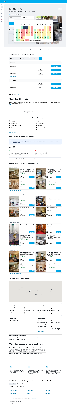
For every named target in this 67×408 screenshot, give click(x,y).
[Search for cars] (1, 9)
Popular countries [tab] (20, 383)
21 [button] (19, 35)
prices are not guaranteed (32, 398)
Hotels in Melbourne (48, 388)
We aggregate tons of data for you (16, 403)
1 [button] (45, 27)
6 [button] (16, 30)
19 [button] (31, 32)
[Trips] (1, 16)
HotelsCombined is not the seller (16, 401)
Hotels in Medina (47, 390)
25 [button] (29, 35)
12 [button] (31, 30)
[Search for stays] (1, 7)
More (10, 104)
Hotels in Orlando (30, 390)
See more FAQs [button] (27, 359)
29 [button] (21, 37)
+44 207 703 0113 (12, 12)
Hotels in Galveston (12, 393)
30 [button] (24, 37)
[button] (2, 1)
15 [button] (21, 32)
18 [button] (29, 32)
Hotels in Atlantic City (31, 391)
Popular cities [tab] (12, 383)
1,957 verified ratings (17, 14)
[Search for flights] (1, 5)
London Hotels (32, 5)
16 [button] (24, 32)
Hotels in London (47, 391)
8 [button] (45, 30)
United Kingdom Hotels (15, 5)
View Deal (32, 177)
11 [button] (29, 30)
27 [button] (16, 37)
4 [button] (29, 27)
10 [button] (26, 30)
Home (9, 5)
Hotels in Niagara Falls (48, 393)
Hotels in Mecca (29, 388)
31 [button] (50, 37)
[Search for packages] (1, 11)
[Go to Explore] (1, 13)
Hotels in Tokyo (29, 393)
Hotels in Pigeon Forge (13, 390)
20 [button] (16, 35)
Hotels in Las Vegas (12, 388)
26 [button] (31, 35)
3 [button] (50, 27)
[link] (15, 190)
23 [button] (24, 35)
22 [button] (21, 35)
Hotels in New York (12, 391)
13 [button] (16, 32)
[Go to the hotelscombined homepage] (8, 1)
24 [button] (26, 35)
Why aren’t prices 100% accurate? (16, 405)
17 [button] (26, 32)
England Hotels (24, 5)
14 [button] (19, 32)
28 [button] (19, 37)
